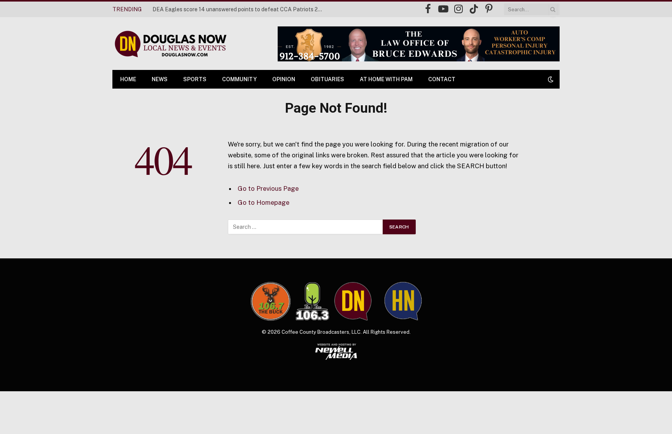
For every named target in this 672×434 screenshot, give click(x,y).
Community (239, 79)
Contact (441, 79)
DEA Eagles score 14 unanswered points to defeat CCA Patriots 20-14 (239, 9)
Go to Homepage (263, 202)
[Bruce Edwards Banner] (419, 43)
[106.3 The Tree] (312, 301)
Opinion (283, 79)
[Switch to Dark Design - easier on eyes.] (550, 79)
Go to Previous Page (268, 188)
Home (128, 79)
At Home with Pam (386, 79)
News (160, 79)
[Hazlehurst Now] (403, 301)
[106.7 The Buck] (270, 301)
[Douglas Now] (170, 43)
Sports (194, 79)
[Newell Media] (336, 351)
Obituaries (327, 79)
